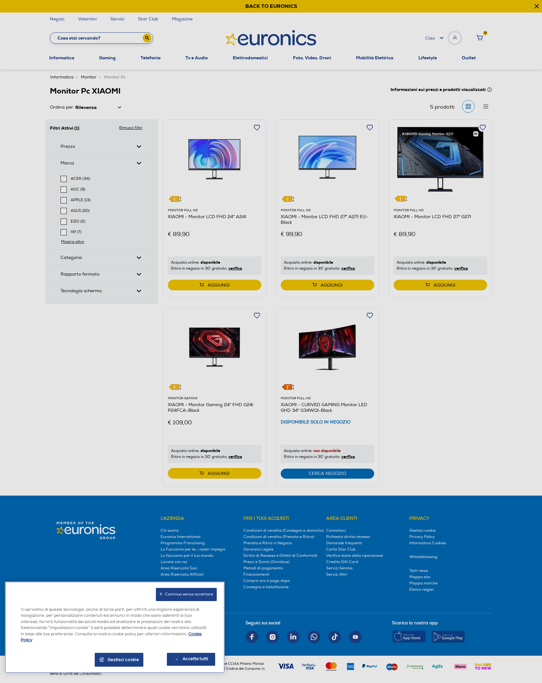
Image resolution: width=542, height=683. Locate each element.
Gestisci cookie (123, 659)
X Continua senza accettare (186, 594)
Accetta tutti (195, 658)
